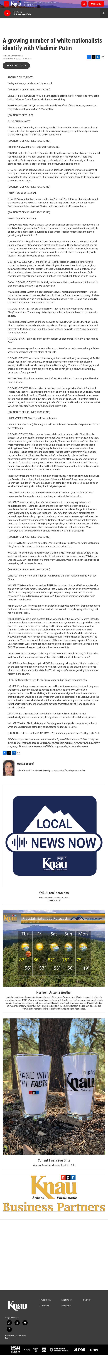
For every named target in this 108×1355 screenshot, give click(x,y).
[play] (7, 13)
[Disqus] (54, 1255)
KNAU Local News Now (54, 893)
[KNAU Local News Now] (54, 836)
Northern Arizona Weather (54, 992)
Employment (67, 1300)
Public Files (44, 1306)
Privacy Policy (45, 1300)
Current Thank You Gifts (54, 1160)
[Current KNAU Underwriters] (54, 1193)
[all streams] (104, 13)
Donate (97, 4)
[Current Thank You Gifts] (54, 1086)
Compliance (66, 1306)
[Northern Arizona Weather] (54, 948)
